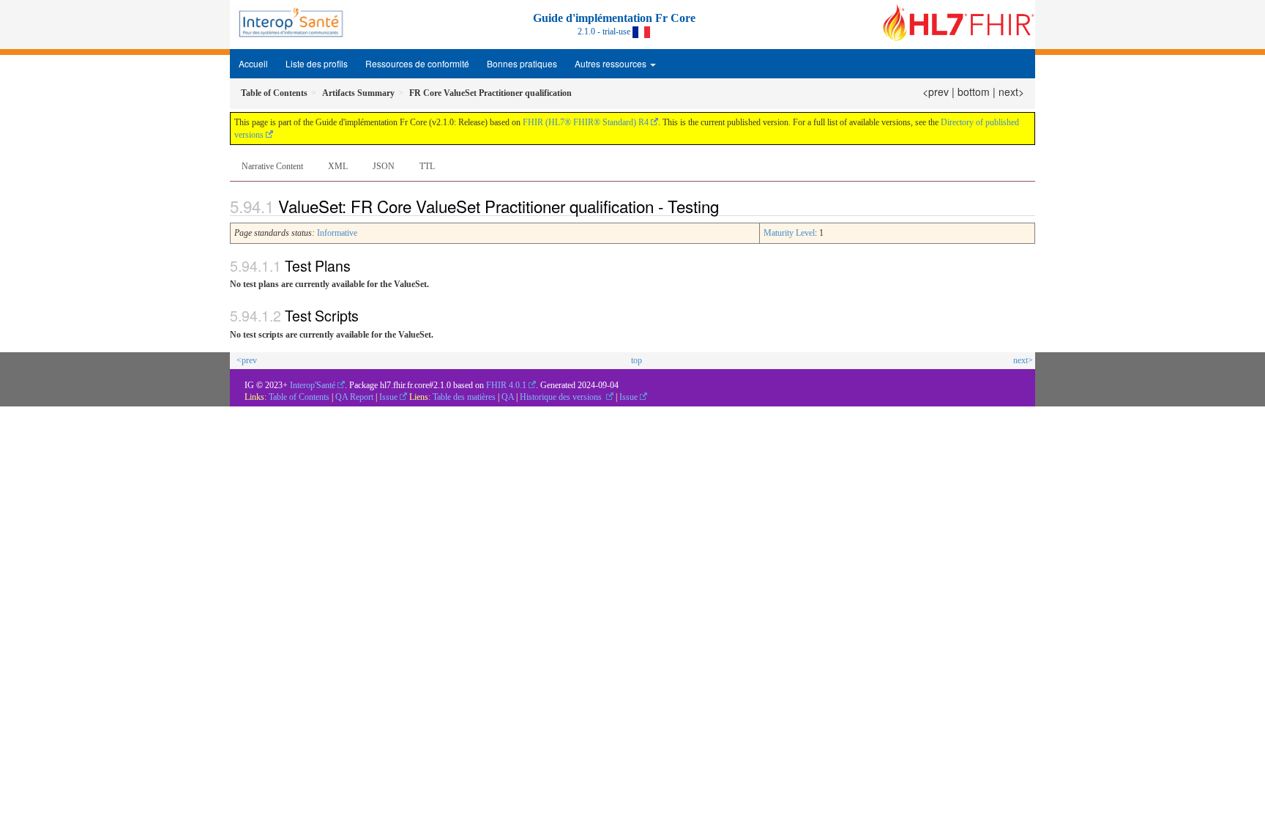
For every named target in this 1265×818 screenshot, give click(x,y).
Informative (337, 233)
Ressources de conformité (417, 63)
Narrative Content (272, 166)
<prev (935, 91)
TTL (427, 166)
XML (338, 166)
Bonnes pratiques (522, 63)
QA (508, 397)
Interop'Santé (312, 385)
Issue (388, 397)
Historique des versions (562, 397)
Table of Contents (299, 397)
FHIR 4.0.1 (506, 385)
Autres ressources (612, 63)
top (636, 360)
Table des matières (465, 397)
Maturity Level (789, 233)
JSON (384, 166)
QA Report (354, 397)
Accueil (253, 63)
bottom (974, 91)
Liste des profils (317, 63)
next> (1011, 91)
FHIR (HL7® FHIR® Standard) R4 (586, 122)
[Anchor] (731, 206)
